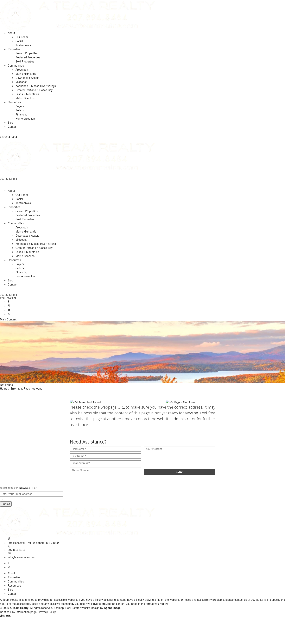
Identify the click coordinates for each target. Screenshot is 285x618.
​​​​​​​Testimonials (23, 45)
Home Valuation (25, 118)
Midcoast (21, 82)
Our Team (22, 37)
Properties (14, 49)
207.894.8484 (16, 550)
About (11, 33)
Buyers (20, 106)
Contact (12, 126)
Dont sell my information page (18, 612)
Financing (22, 114)
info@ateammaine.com (22, 557)
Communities (16, 65)
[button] (142, 140)
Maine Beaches (25, 98)
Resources (14, 102)
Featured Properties (28, 57)
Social (19, 41)
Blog (10, 122)
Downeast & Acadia (27, 78)
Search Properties (27, 53)
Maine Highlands (26, 74)
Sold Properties (25, 61)
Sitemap (59, 608)
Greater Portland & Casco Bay (34, 90)
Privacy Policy (47, 612)
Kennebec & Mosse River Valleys (36, 86)
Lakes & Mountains (27, 94)
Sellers (20, 110)
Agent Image (112, 608)
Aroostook (22, 69)
